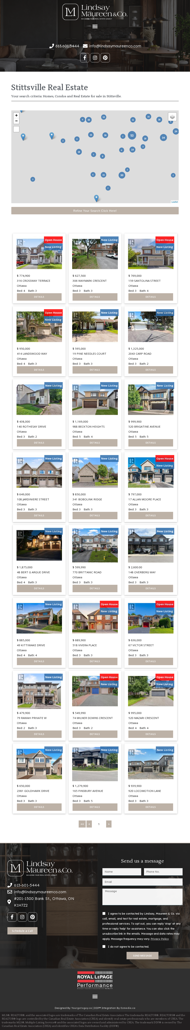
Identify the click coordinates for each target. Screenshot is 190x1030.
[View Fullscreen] (16, 129)
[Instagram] (95, 57)
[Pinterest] (105, 57)
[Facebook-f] (84, 57)
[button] (95, 26)
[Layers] (172, 117)
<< (82, 824)
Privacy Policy (160, 939)
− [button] (16, 121)
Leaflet (175, 201)
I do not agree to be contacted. (128, 946)
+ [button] (16, 115)
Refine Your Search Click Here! (95, 210)
